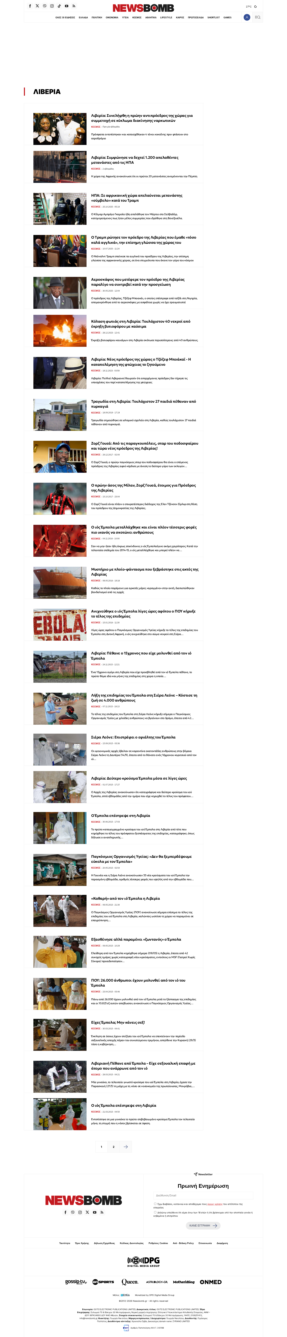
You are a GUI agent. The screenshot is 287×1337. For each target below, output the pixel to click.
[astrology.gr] (157, 1282)
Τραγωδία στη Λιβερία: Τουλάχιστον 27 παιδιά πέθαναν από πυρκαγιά (143, 404)
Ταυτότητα (64, 1243)
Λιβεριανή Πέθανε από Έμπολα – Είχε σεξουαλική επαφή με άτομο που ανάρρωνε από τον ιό (143, 1066)
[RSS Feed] (74, 6)
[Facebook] (30, 6)
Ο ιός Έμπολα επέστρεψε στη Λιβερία (123, 1105)
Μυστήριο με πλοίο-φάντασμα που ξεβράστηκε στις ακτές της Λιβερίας (144, 572)
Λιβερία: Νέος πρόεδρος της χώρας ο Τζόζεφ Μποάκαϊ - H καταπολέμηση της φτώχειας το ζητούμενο (141, 362)
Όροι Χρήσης (82, 1243)
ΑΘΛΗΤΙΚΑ (150, 17)
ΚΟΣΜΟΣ (137, 17)
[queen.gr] (130, 1282)
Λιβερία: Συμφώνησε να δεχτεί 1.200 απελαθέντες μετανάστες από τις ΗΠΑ (134, 160)
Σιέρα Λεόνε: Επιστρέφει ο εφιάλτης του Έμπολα (133, 737)
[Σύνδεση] (246, 17)
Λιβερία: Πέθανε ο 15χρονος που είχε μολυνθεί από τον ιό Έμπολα (141, 655)
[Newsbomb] (83, 1200)
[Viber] (44, 6)
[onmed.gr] (211, 1282)
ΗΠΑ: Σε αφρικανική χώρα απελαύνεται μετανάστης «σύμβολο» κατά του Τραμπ (136, 198)
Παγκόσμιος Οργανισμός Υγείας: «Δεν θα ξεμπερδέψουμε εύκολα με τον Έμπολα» (141, 859)
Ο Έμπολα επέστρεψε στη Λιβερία (120, 815)
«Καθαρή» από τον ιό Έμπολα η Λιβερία (125, 898)
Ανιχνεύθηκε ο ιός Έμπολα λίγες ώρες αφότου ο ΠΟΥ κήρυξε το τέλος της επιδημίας (143, 613)
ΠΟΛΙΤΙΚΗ (97, 17)
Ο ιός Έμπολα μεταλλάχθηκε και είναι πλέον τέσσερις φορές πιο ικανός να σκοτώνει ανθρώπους (144, 529)
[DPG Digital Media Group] (143, 1262)
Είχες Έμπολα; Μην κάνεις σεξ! (118, 1022)
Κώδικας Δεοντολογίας (132, 1243)
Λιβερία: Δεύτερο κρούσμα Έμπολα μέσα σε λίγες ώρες (139, 778)
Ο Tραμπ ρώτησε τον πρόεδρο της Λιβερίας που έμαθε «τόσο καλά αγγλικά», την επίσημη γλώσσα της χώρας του (143, 240)
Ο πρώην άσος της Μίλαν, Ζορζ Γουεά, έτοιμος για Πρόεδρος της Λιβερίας (143, 488)
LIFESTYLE (166, 17)
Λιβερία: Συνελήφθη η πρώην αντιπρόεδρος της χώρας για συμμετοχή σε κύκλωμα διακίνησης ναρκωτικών (142, 118)
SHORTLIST (213, 17)
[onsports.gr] (103, 1282)
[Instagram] (52, 6)
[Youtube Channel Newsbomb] (66, 6)
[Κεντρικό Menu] (257, 17)
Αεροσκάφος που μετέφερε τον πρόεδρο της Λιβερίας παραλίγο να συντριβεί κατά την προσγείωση (138, 282)
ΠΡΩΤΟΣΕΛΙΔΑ (196, 17)
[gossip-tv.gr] (76, 1282)
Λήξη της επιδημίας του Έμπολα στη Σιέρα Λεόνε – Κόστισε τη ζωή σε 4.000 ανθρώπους (144, 698)
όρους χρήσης (215, 1204)
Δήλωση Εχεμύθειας (104, 1243)
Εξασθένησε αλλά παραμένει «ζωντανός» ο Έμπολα (136, 939)
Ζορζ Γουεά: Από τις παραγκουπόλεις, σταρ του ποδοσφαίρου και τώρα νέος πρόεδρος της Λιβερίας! (144, 446)
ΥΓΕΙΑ (125, 17)
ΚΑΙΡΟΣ (180, 17)
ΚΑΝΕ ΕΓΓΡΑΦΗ (200, 1225)
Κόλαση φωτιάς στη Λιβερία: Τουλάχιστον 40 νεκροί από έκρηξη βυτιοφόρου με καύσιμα (140, 324)
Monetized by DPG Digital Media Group (154, 1295)
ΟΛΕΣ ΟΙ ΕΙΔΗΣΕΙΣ (65, 17)
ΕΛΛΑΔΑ (83, 17)
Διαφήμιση (222, 1243)
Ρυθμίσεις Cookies (158, 1243)
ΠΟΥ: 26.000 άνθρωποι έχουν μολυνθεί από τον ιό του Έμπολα (138, 983)
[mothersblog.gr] (184, 1282)
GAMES (228, 17)
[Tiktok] (59, 6)
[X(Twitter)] (37, 6)
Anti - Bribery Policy (183, 1243)
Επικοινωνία (205, 1243)
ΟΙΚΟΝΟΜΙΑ (112, 17)
